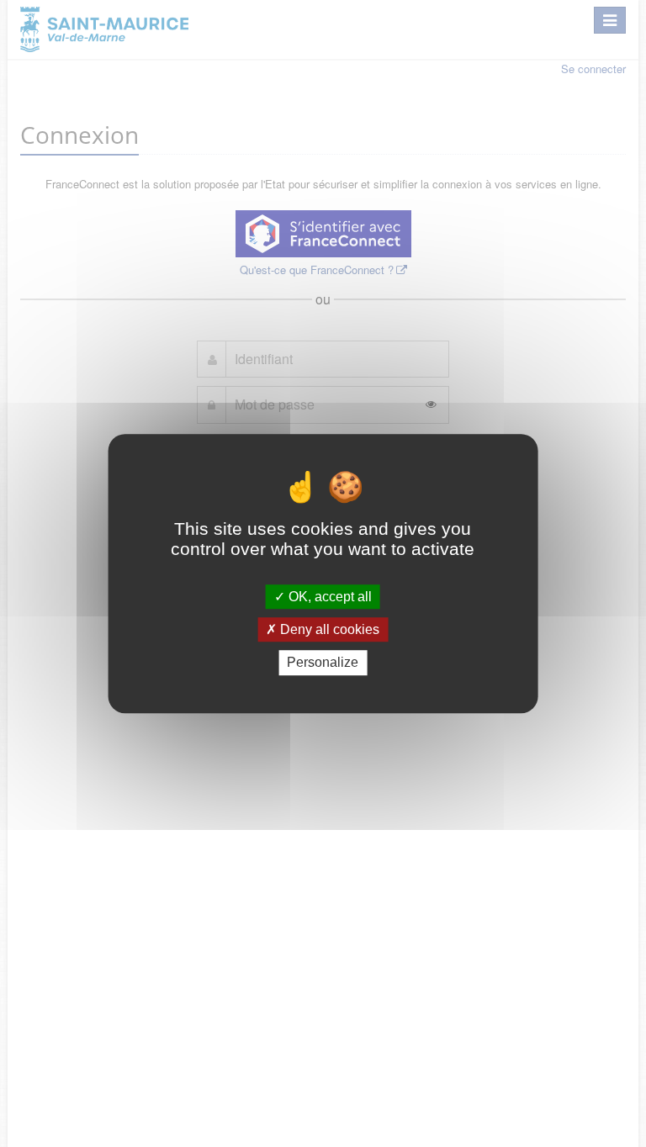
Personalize (322, 663)
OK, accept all (328, 596)
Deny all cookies (328, 629)
